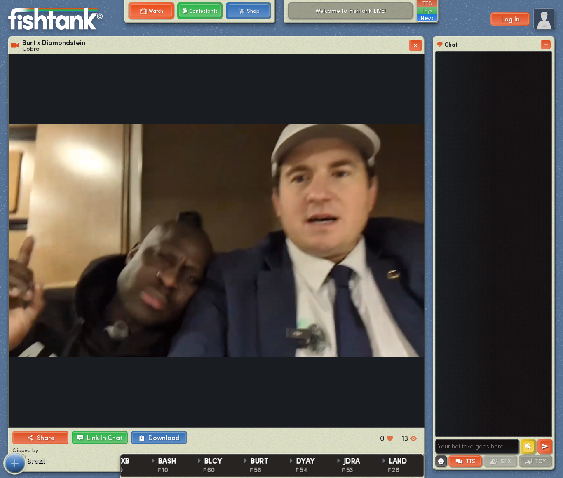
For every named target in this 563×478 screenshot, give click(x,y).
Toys (427, 10)
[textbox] (477, 446)
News (427, 17)
